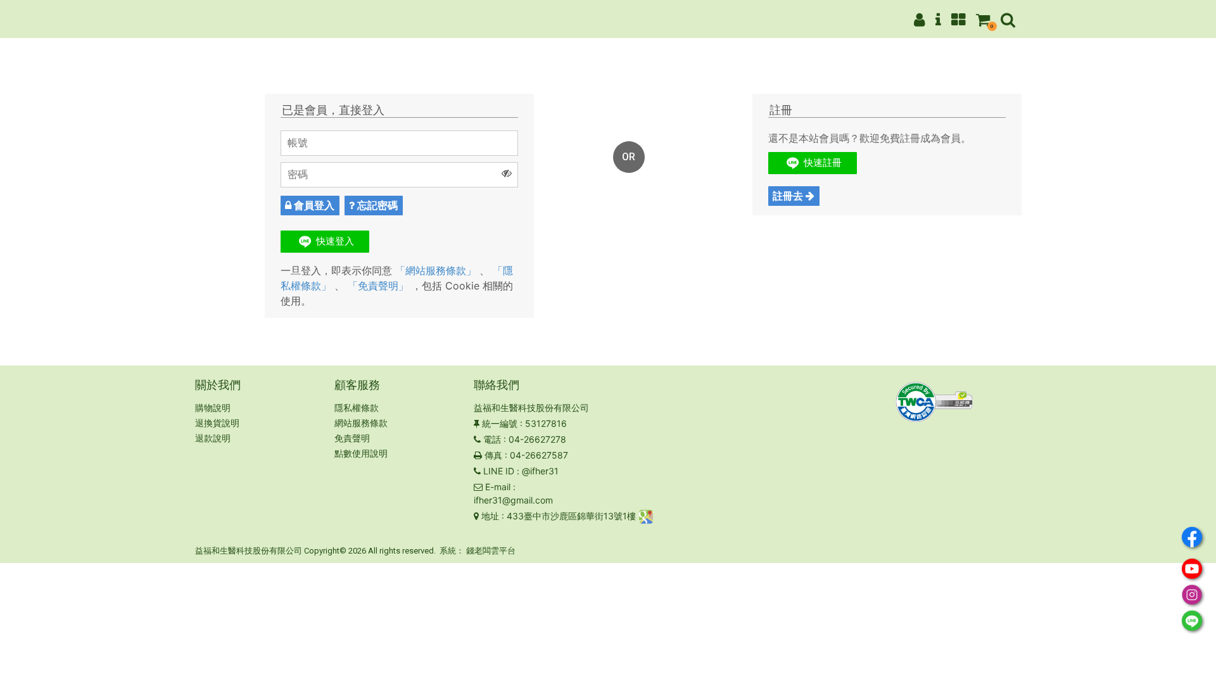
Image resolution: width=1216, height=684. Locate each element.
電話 (492, 439)
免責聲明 (352, 438)
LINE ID (498, 471)
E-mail (497, 486)
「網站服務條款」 (435, 270)
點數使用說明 (361, 453)
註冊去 (789, 195)
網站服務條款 (361, 422)
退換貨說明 (217, 422)
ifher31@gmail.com (513, 500)
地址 (490, 515)
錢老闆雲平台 (491, 550)
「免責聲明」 (378, 285)
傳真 (493, 455)
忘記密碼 (376, 205)
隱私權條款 (356, 407)
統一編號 (499, 423)
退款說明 (213, 438)
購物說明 (213, 407)
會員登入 (312, 205)
